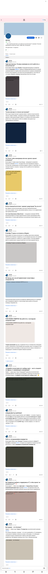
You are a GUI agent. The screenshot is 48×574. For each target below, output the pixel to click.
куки (9, 568)
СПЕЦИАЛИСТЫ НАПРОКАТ (14, 413)
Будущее (10, 204)
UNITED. (17, 69)
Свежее (7, 57)
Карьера (10, 109)
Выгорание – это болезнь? (13, 527)
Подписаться (31, 37)
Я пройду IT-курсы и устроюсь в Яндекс (17, 233)
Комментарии (12, 54)
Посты (7, 54)
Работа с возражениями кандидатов (16, 439)
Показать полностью (11, 98)
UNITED (10, 60)
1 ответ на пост (9, 361)
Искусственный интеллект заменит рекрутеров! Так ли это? (23, 206)
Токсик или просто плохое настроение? (17, 112)
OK (44, 568)
